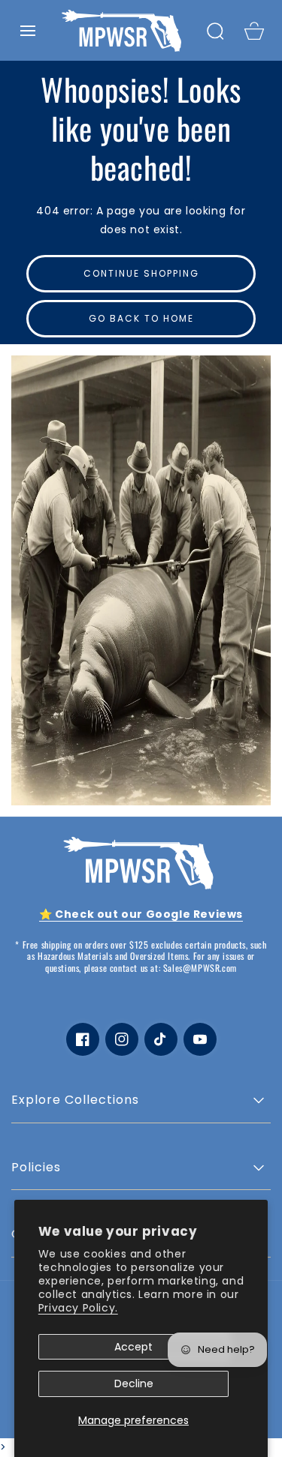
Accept (133, 1346)
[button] (27, 30)
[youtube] (200, 1039)
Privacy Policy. (78, 1307)
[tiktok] (160, 1039)
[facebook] (82, 1039)
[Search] (215, 30)
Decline (133, 1383)
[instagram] (121, 1039)
